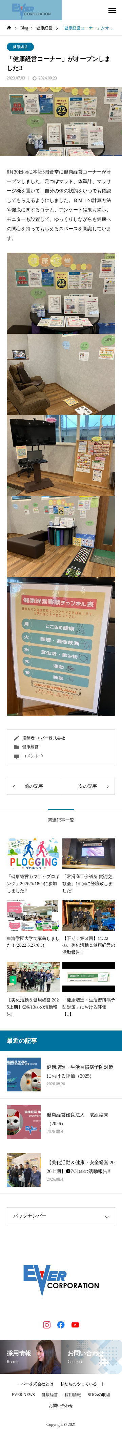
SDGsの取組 (99, 1394)
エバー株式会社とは (35, 1384)
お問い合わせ (61, 1405)
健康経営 (20, 47)
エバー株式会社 (51, 738)
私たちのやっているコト (82, 1384)
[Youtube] (75, 1324)
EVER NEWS (23, 1394)
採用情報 (73, 1394)
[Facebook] (61, 1324)
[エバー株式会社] (31, 10)
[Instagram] (46, 1324)
